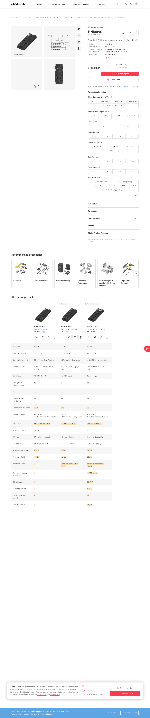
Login (96, 65)
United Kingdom (131, 713)
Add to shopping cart (122, 74)
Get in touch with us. (131, 86)
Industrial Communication (45, 18)
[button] (40, 4)
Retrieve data (123, 68)
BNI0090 (121, 18)
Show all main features (115, 58)
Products (28, 18)
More (135, 195)
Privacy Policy (55, 695)
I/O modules (64, 18)
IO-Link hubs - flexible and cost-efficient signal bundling (93, 18)
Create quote (115, 79)
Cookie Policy (42, 695)
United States (112, 713)
